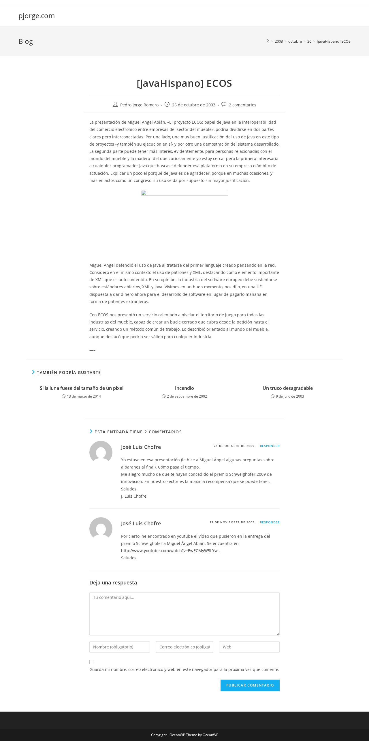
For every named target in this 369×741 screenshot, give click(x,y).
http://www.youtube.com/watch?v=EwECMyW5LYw (169, 550)
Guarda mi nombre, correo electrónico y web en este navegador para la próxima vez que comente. (184, 669)
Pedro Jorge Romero (139, 105)
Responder (270, 446)
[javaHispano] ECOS (334, 41)
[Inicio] (267, 41)
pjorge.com (36, 15)
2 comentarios (242, 105)
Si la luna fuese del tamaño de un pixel (81, 388)
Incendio (184, 388)
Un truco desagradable (288, 388)
